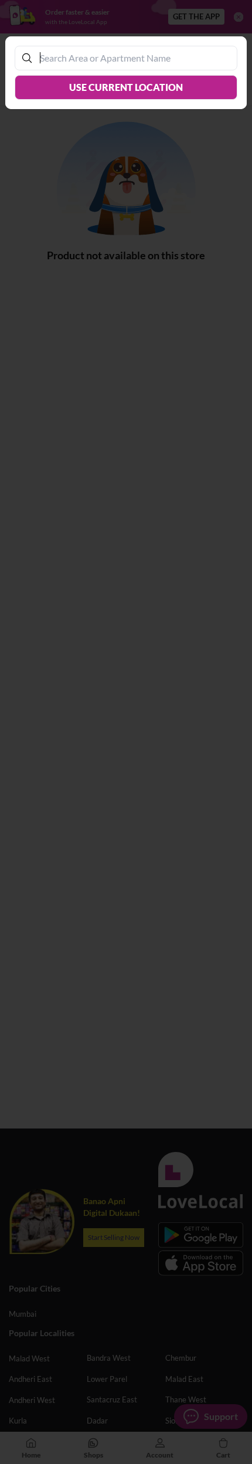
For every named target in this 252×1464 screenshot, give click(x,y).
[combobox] (132, 57)
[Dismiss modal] (126, 732)
